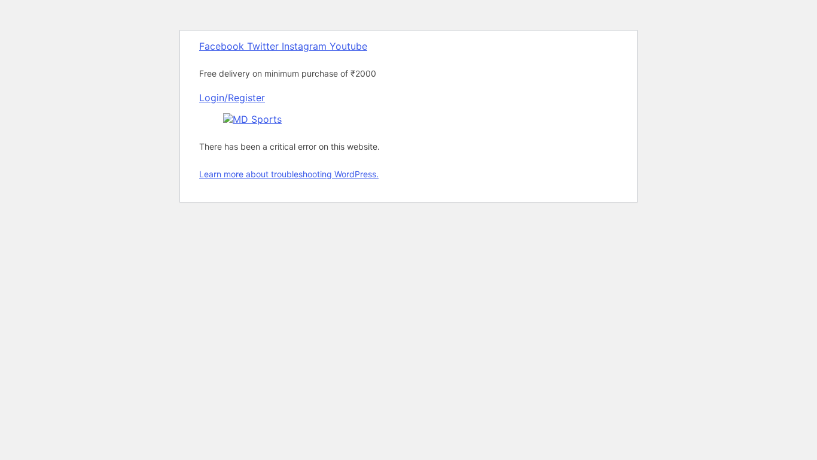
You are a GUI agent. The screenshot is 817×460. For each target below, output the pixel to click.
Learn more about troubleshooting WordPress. (289, 174)
